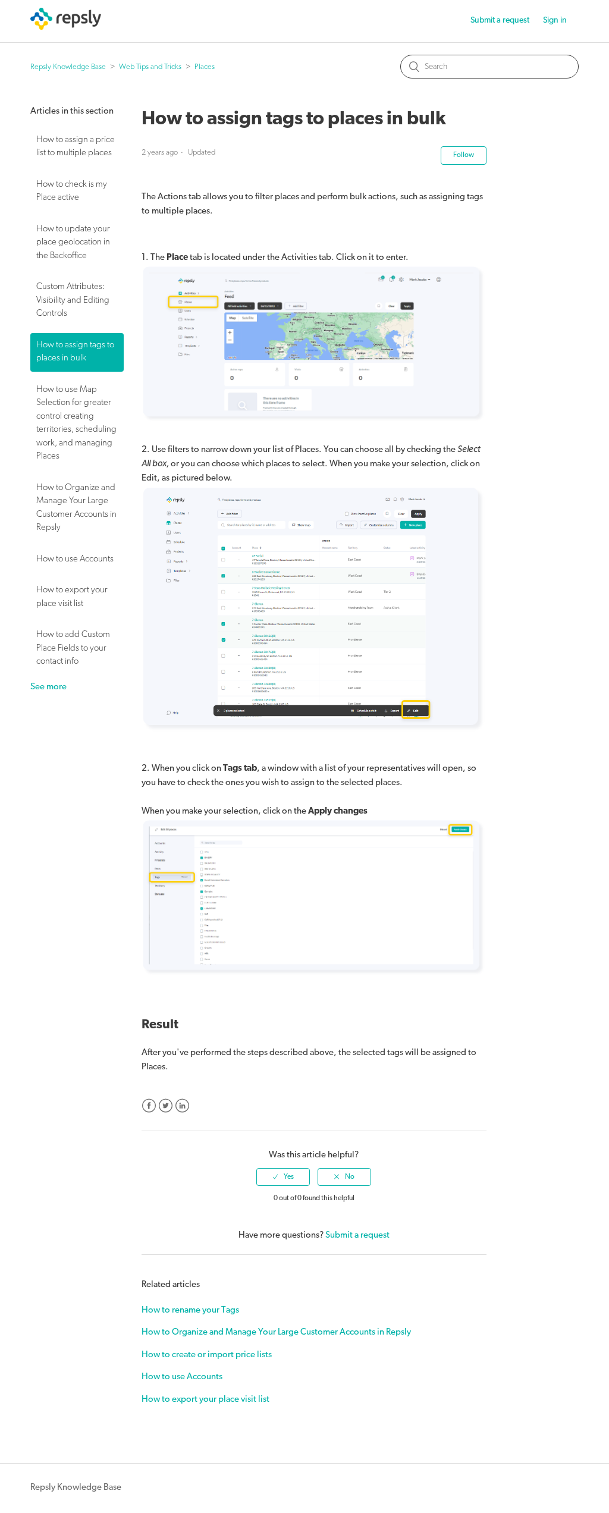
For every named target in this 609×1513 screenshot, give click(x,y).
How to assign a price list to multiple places (75, 147)
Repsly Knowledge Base (68, 67)
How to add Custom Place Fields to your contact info (73, 648)
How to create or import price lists (207, 1355)
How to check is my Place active (71, 191)
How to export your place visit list (72, 597)
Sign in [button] (555, 20)
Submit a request (499, 20)
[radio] (283, 1177)
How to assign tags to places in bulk (75, 352)
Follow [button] (463, 155)
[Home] (65, 27)
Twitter (165, 1105)
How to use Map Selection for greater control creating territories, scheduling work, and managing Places (76, 423)
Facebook (149, 1105)
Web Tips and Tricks (150, 67)
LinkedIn (182, 1105)
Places (204, 67)
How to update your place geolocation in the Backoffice (73, 242)
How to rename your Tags (190, 1310)
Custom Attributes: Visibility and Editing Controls (72, 300)
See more (48, 687)
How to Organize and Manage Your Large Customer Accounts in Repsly (76, 508)
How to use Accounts (75, 559)
